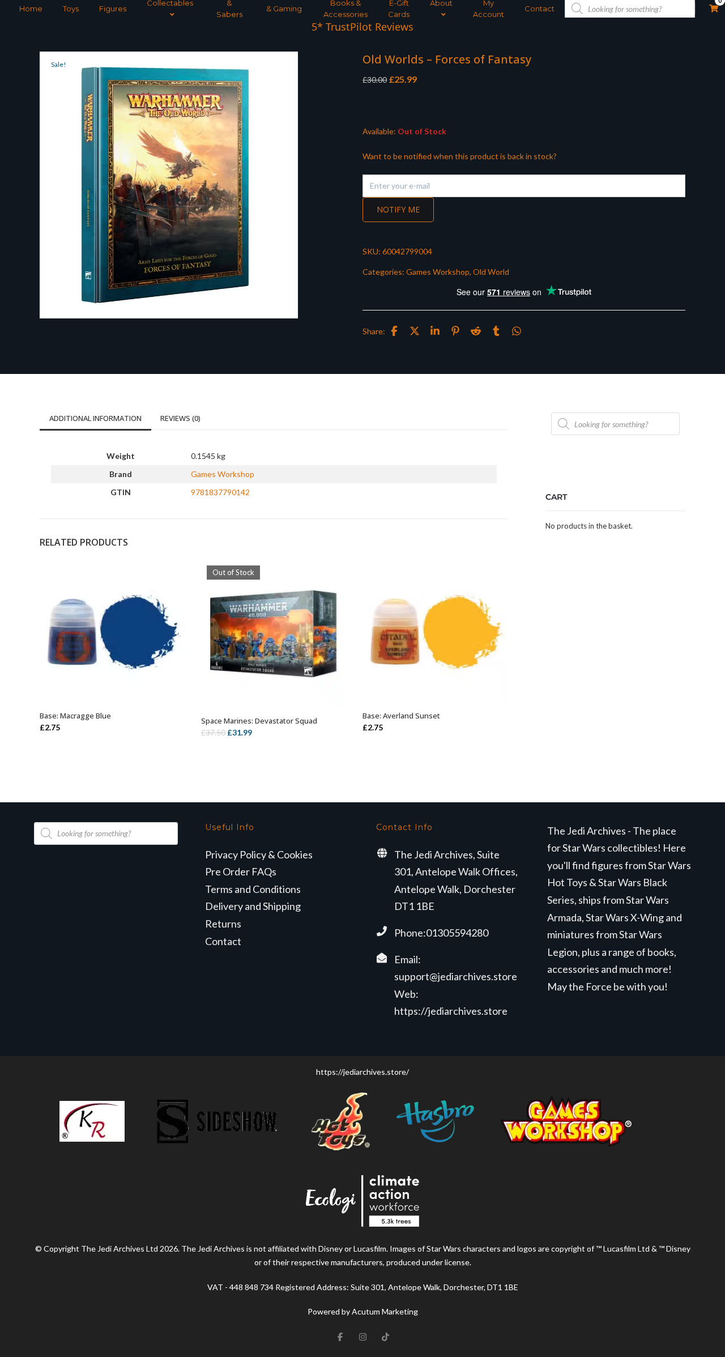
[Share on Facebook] (394, 331)
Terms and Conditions (253, 889)
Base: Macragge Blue (75, 716)
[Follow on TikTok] (385, 1336)
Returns (223, 923)
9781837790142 (220, 492)
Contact (539, 8)
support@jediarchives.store (455, 976)
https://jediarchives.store (451, 1011)
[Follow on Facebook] (340, 1336)
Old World (491, 271)
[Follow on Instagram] (362, 1336)
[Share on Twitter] (415, 331)
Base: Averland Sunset (401, 716)
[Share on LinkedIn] (435, 331)
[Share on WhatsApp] (517, 331)
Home (30, 8)
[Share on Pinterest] (455, 331)
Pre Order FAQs (240, 871)
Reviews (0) (180, 418)
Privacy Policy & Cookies (259, 854)
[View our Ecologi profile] (362, 1201)
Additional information (95, 418)
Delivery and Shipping (253, 906)
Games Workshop (438, 271)
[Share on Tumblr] (496, 331)
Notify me (398, 209)
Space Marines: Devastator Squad (259, 721)
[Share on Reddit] (476, 331)
